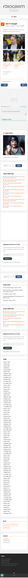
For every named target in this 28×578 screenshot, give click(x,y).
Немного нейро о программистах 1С (7, 64)
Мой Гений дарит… (7, 71)
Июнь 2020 (7, 505)
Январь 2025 (7, 399)
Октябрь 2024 (7, 404)
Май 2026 (6, 368)
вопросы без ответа (8, 524)
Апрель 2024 (7, 416)
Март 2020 (6, 511)
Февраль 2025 (7, 397)
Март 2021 (6, 488)
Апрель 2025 (7, 393)
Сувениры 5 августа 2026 (9, 300)
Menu (15, 17)
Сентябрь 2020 (8, 499)
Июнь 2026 (7, 366)
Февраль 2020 (7, 513)
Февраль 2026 (7, 373)
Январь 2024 (7, 422)
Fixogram (14, 6)
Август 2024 (7, 408)
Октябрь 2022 (7, 451)
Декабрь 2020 (7, 494)
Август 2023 (7, 432)
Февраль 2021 (7, 490)
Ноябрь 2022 (7, 449)
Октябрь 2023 (7, 428)
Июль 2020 (7, 503)
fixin (8, 25)
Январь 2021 (7, 492)
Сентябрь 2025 (8, 383)
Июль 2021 (7, 480)
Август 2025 (7, 385)
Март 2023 (6, 441)
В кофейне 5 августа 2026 (9, 294)
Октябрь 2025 (7, 381)
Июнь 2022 (7, 459)
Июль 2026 (7, 364)
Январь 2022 (7, 468)
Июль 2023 (7, 434)
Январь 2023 (7, 445)
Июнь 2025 (7, 389)
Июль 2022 (7, 457)
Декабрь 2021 (7, 470)
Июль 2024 (7, 410)
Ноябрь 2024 (7, 402)
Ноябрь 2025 (7, 379)
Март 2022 (6, 465)
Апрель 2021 (7, 486)
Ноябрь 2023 (7, 426)
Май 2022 (6, 461)
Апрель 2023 (7, 439)
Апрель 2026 (7, 370)
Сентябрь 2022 (8, 453)
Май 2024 (6, 414)
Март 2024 (6, 418)
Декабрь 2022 (7, 447)
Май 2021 (6, 484)
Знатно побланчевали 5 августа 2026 (14, 177)
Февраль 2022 (7, 466)
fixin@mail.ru (6, 538)
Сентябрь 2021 (8, 476)
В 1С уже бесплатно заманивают (18, 64)
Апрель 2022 (7, 463)
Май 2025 (6, 391)
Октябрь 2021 (7, 474)
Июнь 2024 (7, 412)
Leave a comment (20, 25)
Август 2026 (7, 362)
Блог (9, 81)
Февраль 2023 (7, 443)
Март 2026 (6, 371)
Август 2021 (7, 478)
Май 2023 (6, 437)
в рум (16, 524)
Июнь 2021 (7, 482)
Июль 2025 (7, 387)
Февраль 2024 (7, 420)
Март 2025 (6, 395)
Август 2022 (7, 455)
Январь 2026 (7, 375)
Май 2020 (6, 507)
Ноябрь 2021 (7, 472)
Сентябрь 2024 (8, 406)
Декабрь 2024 (7, 401)
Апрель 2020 (7, 509)
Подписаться (7, 258)
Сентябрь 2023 (8, 430)
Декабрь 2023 (7, 424)
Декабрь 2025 (7, 377)
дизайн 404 (6, 527)
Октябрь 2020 (7, 498)
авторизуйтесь (23, 106)
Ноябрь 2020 (7, 496)
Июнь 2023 (7, 435)
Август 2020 (7, 501)
